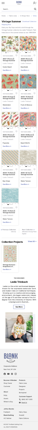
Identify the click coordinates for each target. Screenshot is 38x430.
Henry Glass (23, 412)
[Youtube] (8, 374)
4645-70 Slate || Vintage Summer (9, 211)
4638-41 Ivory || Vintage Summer (27, 59)
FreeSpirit (7, 412)
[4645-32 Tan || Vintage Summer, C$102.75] (28, 158)
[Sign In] (34, 3)
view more (32, 32)
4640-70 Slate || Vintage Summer (27, 97)
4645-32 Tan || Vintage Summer (27, 173)
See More (6, 70)
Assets (6, 398)
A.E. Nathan (7, 418)
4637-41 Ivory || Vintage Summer (9, 59)
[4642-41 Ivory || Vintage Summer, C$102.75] (10, 120)
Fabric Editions (24, 418)
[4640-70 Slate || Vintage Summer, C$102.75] (28, 82)
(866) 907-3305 (27, 399)
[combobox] (19, 9)
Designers (22, 386)
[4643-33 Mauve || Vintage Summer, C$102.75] (28, 120)
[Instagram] (16, 374)
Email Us (24, 402)
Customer (7, 386)
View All (31, 241)
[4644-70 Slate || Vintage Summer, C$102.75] (10, 158)
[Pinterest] (12, 374)
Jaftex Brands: (9, 409)
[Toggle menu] (7, 3)
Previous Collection (9, 230)
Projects (22, 389)
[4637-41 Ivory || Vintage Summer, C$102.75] (10, 44)
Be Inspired (22, 392)
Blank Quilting (9, 415)
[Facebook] (5, 374)
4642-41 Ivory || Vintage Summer (9, 135)
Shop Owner (8, 383)
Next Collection (29, 231)
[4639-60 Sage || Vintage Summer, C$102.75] (10, 82)
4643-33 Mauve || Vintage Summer (27, 135)
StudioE (21, 415)
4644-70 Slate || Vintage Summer (9, 173)
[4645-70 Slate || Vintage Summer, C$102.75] (10, 196)
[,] (10, 253)
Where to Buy (8, 401)
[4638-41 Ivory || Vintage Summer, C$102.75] (28, 44)
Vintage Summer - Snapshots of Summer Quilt (9, 265)
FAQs (5, 395)
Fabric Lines (23, 383)
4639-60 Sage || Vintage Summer (9, 97)
